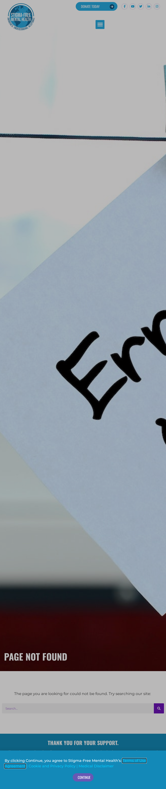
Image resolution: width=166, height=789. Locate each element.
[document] (83, 394)
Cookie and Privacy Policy (52, 766)
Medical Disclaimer (96, 766)
